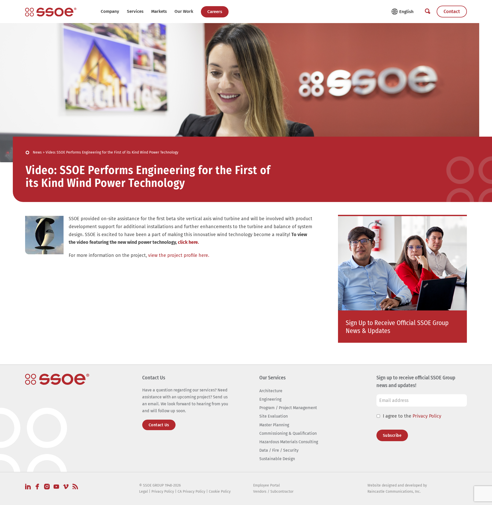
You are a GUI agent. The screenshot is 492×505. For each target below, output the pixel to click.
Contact (452, 11)
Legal (143, 491)
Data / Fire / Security (279, 450)
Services (135, 11)
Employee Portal (266, 485)
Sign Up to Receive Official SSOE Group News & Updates (397, 327)
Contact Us (159, 425)
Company (110, 11)
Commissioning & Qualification (288, 433)
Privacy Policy (427, 416)
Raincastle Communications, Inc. (394, 491)
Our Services (272, 378)
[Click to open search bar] (427, 11)
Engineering (270, 399)
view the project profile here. (178, 255)
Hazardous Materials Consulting (288, 441)
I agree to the (412, 416)
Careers (214, 11)
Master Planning (274, 424)
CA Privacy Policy (191, 491)
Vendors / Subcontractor (273, 491)
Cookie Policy (220, 491)
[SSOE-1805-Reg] (50, 12)
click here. (188, 242)
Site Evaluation (273, 416)
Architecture (270, 390)
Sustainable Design (277, 458)
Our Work (184, 11)
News (37, 152)
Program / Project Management (288, 407)
